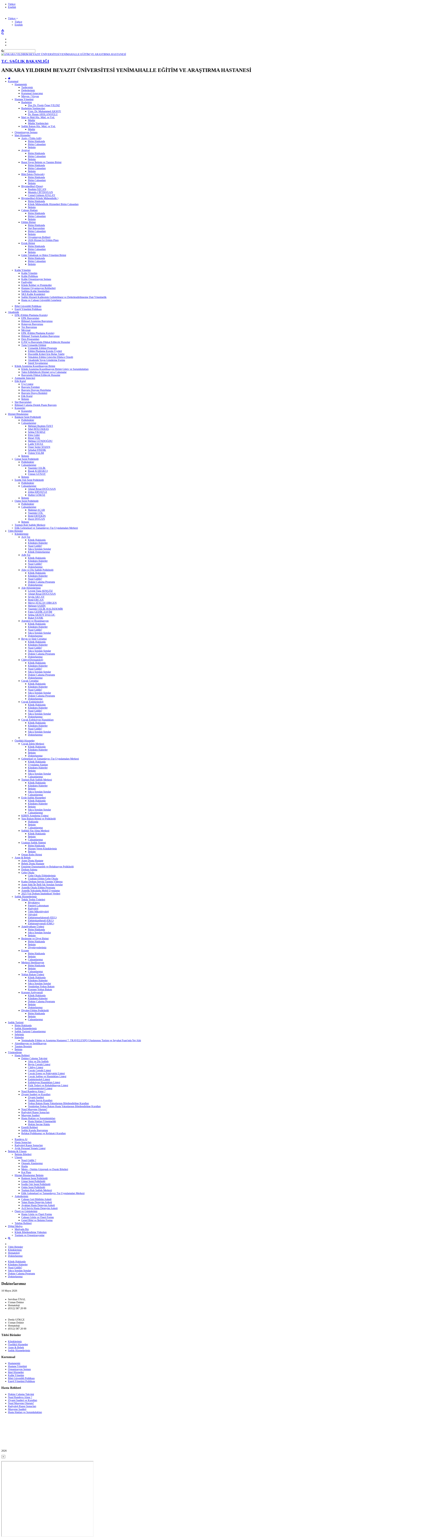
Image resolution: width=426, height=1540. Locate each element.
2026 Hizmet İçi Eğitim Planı (43, 240)
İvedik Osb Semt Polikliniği (29, 480)
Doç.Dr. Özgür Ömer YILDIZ (44, 105)
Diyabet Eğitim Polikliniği (35, 1010)
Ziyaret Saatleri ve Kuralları (35, 1094)
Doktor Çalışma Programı (41, 581)
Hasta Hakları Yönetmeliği (42, 1121)
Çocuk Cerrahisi (29, 680)
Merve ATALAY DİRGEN (42, 602)
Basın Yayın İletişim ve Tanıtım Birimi (41, 162)
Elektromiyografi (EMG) (41, 923)
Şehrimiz (19, 1034)
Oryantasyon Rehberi (39, 237)
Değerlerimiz (28, 90)
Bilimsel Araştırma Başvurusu (37, 321)
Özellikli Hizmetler (25, 740)
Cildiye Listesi (35, 1067)
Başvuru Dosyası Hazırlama (36, 390)
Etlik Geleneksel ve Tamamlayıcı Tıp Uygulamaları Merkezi (46, 527)
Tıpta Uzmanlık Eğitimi (33, 345)
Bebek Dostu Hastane (32, 863)
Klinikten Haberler (38, 542)
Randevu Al (21, 1139)
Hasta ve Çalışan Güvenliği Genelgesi (41, 300)
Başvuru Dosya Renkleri (34, 393)
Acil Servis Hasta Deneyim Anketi (39, 1208)
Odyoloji (32, 914)
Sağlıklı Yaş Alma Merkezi (35, 830)
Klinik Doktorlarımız (39, 551)
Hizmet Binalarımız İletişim (29, 1175)
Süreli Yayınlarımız (38, 363)
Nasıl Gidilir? (35, 545)
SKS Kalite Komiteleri (33, 294)
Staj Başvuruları (36, 228)
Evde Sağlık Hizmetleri (33, 797)
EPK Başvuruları (30, 318)
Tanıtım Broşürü (23, 1046)
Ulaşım (18, 1157)
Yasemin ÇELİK (37, 468)
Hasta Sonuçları (23, 1142)
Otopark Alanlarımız (32, 1163)
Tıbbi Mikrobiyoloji (38, 911)
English (12, 7)
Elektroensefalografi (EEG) (42, 917)
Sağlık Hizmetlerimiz (26, 896)
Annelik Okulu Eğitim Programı (38, 887)
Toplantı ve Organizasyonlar (29, 1235)
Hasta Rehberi (22, 1055)
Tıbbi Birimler (15, 530)
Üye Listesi (27, 384)
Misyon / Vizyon (30, 96)
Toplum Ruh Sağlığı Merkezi (30, 524)
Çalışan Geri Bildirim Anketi (36, 1199)
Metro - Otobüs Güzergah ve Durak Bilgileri (44, 1169)
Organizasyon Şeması (26, 132)
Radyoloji (33, 908)
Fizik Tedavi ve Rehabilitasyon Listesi (48, 1085)
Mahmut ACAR (36, 510)
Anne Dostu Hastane (32, 860)
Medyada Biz (22, 1229)
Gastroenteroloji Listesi (40, 1088)
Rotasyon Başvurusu (32, 324)
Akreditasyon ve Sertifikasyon (30, 1043)
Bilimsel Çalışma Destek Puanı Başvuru (36, 405)
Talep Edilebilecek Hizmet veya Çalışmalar (44, 372)
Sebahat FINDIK (37, 450)
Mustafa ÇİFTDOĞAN (40, 192)
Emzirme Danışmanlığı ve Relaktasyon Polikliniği (47, 866)
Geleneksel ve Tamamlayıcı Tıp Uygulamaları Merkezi (50, 758)
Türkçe (11, 4)
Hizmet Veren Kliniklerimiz (42, 848)
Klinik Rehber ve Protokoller (36, 285)
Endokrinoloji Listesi (39, 1079)
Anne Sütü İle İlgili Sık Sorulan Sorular (42, 884)
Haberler (19, 1037)
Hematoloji (14, 1252)
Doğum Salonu (29, 869)
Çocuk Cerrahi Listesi (39, 1070)
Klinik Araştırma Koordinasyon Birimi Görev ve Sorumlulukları (55, 369)
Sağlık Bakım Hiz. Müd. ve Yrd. (38, 126)
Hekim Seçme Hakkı (39, 1124)
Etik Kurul (20, 381)
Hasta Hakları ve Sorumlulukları (38, 1118)
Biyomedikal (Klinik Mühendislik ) (39, 198)
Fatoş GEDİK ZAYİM (40, 611)
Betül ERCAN (36, 599)
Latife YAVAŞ (35, 444)
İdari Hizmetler (22, 135)
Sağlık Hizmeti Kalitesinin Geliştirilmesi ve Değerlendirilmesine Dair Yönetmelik (63, 297)
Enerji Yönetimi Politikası (28, 309)
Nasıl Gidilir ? (28, 1160)
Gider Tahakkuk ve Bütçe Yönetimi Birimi (43, 255)
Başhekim (26, 102)
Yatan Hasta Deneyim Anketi (36, 1202)
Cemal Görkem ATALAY (41, 195)
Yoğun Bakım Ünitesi (32, 974)
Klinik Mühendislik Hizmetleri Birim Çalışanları (53, 204)
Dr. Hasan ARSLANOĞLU (43, 114)
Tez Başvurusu (29, 327)
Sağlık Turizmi (15, 1022)
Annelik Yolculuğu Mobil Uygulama (40, 890)
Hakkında (33, 821)
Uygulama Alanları (38, 764)
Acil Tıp (25, 536)
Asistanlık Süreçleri (25, 378)
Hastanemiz (21, 84)
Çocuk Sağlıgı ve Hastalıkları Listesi (47, 1076)
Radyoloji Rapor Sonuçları (35, 1112)
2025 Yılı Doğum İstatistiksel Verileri (40, 893)
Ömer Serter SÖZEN (39, 447)
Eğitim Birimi (28, 222)
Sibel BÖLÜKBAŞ (38, 429)
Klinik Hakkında (37, 539)
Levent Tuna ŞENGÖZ (40, 590)
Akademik (13, 312)
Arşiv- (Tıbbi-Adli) (31, 138)
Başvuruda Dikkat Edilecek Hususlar (40, 375)
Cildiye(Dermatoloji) (32, 659)
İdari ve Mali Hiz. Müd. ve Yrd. (38, 117)
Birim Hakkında (36, 141)
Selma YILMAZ (36, 432)
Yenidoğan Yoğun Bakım (41, 986)
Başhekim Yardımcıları (33, 108)
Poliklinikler (27, 420)
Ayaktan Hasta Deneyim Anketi (38, 1205)
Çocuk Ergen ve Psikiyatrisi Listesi (46, 1073)
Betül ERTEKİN (37, 515)
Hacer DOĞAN (36, 518)
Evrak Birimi (28, 243)
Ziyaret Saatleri (36, 1097)
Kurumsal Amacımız (32, 93)
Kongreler (20, 408)
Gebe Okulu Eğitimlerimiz (42, 875)
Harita (24, 1166)
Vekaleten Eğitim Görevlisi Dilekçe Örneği (50, 357)
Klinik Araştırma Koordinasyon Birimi (35, 366)
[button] (13, 18)
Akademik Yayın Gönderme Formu (46, 360)
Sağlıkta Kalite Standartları (35, 291)
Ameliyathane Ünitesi (32, 926)
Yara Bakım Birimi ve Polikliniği (38, 818)
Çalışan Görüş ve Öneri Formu (37, 1217)
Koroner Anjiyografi (32, 992)
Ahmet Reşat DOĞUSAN (42, 489)
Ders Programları (30, 339)
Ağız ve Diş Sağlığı (38, 1061)
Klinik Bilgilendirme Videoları (31, 1232)
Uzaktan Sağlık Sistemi (33, 842)
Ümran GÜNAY (37, 474)
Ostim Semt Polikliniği (26, 501)
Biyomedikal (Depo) (32, 186)
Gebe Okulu (27, 872)
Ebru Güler (34, 435)
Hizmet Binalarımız (18, 414)
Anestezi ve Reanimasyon (35, 620)
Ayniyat (25, 150)
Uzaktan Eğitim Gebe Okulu (43, 878)
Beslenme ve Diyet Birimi (35, 938)
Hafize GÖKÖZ (36, 495)
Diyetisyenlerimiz (37, 947)
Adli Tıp (25, 554)
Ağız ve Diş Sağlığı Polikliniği (37, 569)
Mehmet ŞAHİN (37, 605)
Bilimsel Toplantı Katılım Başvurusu (40, 336)
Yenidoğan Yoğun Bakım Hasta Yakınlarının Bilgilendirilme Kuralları (64, 1106)
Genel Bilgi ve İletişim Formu (37, 1220)
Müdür (31, 120)
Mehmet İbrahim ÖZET (40, 426)
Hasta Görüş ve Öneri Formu (36, 1214)
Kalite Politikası (29, 276)
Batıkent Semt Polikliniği (28, 417)
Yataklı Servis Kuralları (40, 1100)
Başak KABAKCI (38, 471)
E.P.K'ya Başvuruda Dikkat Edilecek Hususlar (45, 342)
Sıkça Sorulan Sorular (39, 548)
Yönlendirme (15, 1052)
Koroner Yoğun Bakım (40, 989)
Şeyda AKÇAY (36, 596)
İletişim (32, 147)
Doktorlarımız (35, 566)
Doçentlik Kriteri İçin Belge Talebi (46, 354)
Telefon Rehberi (23, 1223)
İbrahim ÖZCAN (37, 189)
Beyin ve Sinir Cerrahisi (34, 638)
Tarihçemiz (27, 87)
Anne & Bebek (23, 857)
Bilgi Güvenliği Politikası (28, 306)
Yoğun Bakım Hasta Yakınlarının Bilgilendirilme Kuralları (58, 1103)
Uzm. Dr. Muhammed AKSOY (44, 111)
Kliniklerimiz (21, 533)
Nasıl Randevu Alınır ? (33, 1091)
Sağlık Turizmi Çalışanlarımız (30, 1031)
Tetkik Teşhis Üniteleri (33, 899)
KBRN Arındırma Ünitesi (34, 815)
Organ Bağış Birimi (31, 854)
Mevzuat (25, 330)
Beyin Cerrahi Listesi (39, 1064)
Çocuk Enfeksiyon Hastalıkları (37, 719)
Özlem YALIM (36, 453)
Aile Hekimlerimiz (31, 587)
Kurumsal (13, 81)
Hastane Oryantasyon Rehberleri (38, 288)
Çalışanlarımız (28, 423)
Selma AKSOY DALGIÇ (41, 614)
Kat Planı (26, 1172)
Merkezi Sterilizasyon (32, 962)
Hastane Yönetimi (24, 99)
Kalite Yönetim (23, 270)
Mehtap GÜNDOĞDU (40, 441)
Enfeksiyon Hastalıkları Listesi (44, 1082)
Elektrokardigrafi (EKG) (41, 920)
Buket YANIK (35, 617)
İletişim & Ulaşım (17, 1151)
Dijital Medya (15, 1226)
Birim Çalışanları (37, 144)
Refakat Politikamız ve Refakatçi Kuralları (43, 1133)
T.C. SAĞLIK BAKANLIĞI (25, 61)
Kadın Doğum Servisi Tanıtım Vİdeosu (42, 881)
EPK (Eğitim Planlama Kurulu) (31, 315)
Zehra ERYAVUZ (37, 492)
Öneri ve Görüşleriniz (26, 1211)
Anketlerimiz (21, 1196)
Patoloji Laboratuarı (38, 905)
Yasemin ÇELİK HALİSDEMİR (45, 608)
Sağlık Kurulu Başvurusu (34, 1130)
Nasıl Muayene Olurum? (34, 1109)
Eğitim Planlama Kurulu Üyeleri (45, 351)
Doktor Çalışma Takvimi (34, 1058)
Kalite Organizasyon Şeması (36, 279)
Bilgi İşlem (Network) (32, 174)
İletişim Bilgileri (23, 1154)
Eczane (25, 950)
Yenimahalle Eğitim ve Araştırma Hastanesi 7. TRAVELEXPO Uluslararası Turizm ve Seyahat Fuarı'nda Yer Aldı (81, 1040)
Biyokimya (34, 902)
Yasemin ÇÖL (35, 513)
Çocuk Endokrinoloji (32, 701)
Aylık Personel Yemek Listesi (30, 1148)
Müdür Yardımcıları (38, 123)
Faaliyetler (26, 282)
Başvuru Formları (30, 387)
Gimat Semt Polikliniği (27, 459)
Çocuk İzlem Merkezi (32, 743)
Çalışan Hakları (29, 210)
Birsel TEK (34, 438)
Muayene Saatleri (30, 1115)
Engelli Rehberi (29, 1127)
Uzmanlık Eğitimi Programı (42, 348)
